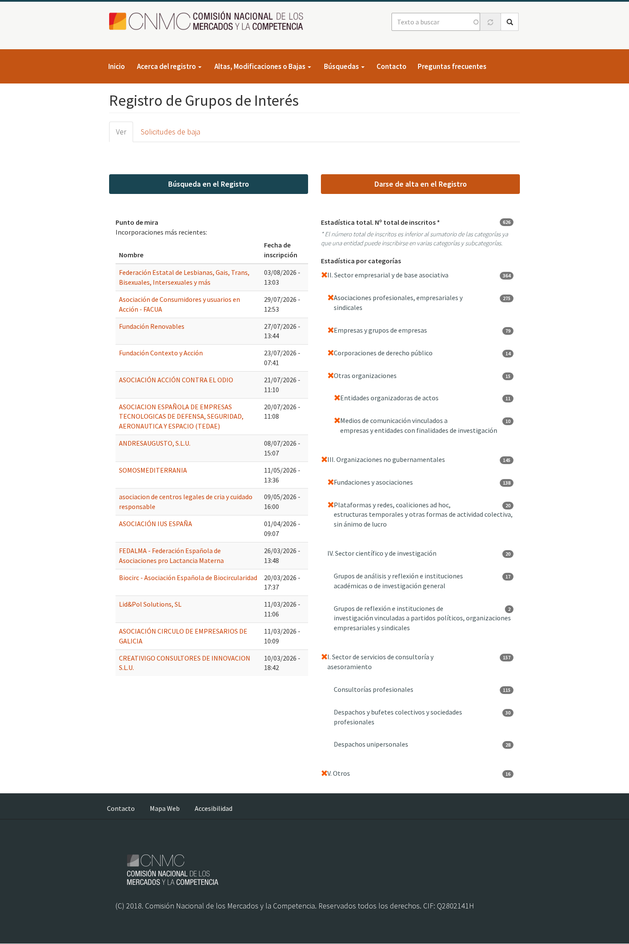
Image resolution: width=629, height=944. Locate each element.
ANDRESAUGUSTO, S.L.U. (154, 443)
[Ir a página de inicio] (208, 21)
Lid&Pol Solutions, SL (150, 604)
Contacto (391, 66)
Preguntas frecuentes (452, 66)
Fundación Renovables (151, 326)
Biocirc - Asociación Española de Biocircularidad (188, 577)
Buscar (510, 22)
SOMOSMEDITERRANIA (153, 470)
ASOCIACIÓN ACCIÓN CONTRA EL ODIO (176, 379)
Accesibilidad (213, 808)
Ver (121, 132)
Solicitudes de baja (170, 132)
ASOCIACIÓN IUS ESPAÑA (155, 523)
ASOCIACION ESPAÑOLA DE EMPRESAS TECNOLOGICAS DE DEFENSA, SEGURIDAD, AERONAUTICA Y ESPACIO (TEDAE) (181, 416)
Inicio (116, 66)
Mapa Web (165, 808)
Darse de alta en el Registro (420, 184)
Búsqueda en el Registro (208, 184)
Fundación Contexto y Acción (161, 352)
